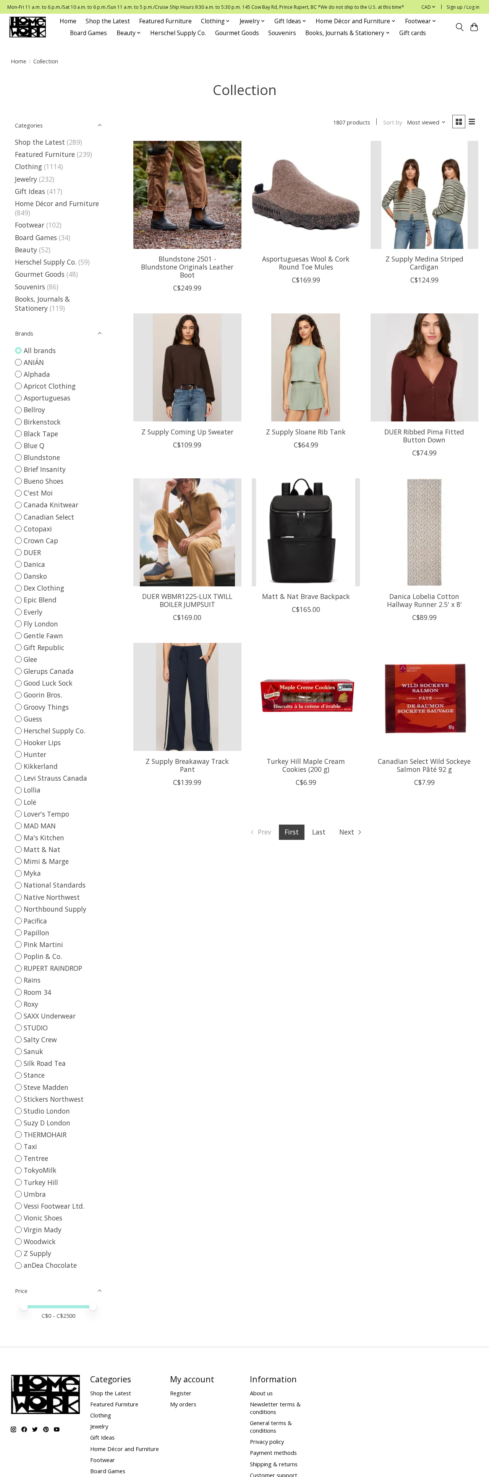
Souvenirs (282, 33)
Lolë (30, 802)
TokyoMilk (40, 1170)
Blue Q (34, 445)
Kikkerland (41, 766)
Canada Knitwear (51, 504)
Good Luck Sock (48, 683)
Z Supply (37, 1253)
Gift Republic (44, 647)
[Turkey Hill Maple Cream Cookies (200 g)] (306, 697)
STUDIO (36, 1027)
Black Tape (41, 433)
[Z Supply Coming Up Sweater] (187, 367)
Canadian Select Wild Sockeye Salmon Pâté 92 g (424, 765)
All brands (40, 350)
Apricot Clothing (50, 386)
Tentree (36, 1158)
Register (180, 1393)
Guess (33, 718)
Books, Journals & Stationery (42, 303)
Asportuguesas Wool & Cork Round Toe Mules (306, 262)
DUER (32, 552)
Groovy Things (46, 707)
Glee (30, 659)
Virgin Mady (43, 1229)
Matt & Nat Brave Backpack (306, 596)
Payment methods (273, 1452)
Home (68, 21)
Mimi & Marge (46, 861)
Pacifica (35, 920)
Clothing (28, 166)
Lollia (32, 789)
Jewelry (26, 179)
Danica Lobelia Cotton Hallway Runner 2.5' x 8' (424, 600)
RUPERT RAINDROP (53, 968)
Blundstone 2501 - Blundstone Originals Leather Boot (187, 266)
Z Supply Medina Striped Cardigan (424, 262)
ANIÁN (34, 362)
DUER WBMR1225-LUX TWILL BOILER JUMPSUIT (187, 600)
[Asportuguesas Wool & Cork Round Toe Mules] (306, 195)
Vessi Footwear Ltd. (54, 1206)
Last (318, 831)
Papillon (36, 932)
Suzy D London (47, 1122)
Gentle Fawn (43, 635)
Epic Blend (40, 599)
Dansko (35, 576)
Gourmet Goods (237, 33)
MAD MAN (40, 825)
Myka (32, 873)
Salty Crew (40, 1039)
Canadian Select (49, 516)
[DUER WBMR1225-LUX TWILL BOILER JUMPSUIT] (187, 532)
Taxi (30, 1146)
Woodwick (40, 1241)
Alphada (37, 374)
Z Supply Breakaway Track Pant (187, 765)
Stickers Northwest (54, 1099)
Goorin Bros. (43, 694)
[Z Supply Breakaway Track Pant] (187, 697)
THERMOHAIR (45, 1134)
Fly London (41, 623)
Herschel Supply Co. (178, 33)
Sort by (392, 122)
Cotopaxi (38, 528)
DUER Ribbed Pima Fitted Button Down (424, 435)
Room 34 (37, 992)
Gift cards (412, 33)
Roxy (31, 1004)
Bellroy (34, 409)
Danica (34, 564)
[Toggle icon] (459, 27)
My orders (183, 1404)
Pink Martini (43, 944)
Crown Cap (41, 540)
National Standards (55, 884)
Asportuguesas (47, 397)
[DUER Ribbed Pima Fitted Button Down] (425, 367)
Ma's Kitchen (44, 837)
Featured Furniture (165, 21)
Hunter (35, 754)
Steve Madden (46, 1087)
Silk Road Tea (45, 1063)
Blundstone (42, 457)
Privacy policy (267, 1441)
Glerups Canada (49, 671)
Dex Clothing (44, 587)
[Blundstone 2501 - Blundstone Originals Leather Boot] (187, 195)
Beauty (26, 249)
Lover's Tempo (46, 813)
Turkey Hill (41, 1182)
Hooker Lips (42, 742)
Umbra (35, 1194)
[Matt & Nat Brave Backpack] (306, 532)
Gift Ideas (30, 191)
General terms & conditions (271, 1426)
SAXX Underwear (50, 1015)
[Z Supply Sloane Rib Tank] (306, 367)
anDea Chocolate (50, 1265)
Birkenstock (42, 421)
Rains (32, 980)
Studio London (47, 1110)
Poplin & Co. (43, 956)
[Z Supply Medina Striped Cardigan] (425, 195)
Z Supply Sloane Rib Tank (306, 431)
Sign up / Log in (463, 7)
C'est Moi (38, 492)
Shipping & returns (274, 1464)
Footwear (29, 224)
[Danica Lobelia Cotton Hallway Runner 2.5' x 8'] (425, 532)
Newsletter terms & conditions (275, 1408)
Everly (33, 612)
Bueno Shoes (43, 481)
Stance (34, 1075)
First (292, 831)
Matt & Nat (42, 849)
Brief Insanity (45, 469)
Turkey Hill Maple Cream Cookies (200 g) (306, 765)
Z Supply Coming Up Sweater (187, 431)
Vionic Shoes (43, 1217)
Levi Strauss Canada (55, 778)
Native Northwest (52, 897)
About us (261, 1393)
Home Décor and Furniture (57, 203)
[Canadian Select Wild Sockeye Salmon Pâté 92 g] (425, 697)
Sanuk (33, 1051)
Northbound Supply (55, 909)
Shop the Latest (108, 21)
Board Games (88, 33)
